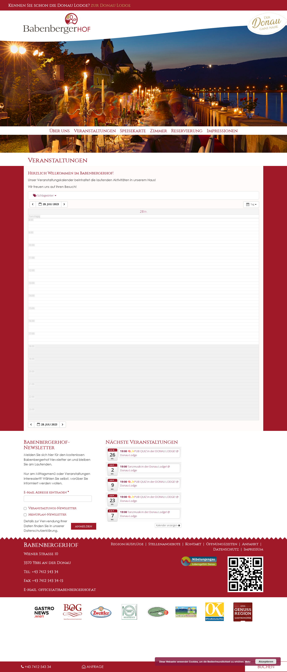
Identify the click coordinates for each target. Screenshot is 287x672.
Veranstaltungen (95, 131)
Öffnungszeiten (221, 544)
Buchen (266, 666)
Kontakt (193, 544)
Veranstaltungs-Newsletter (52, 508)
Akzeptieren (266, 661)
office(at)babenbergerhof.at (67, 589)
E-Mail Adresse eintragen (46, 492)
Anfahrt (250, 544)
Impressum (253, 549)
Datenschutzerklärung (40, 530)
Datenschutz (226, 549)
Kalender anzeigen (167, 525)
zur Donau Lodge (111, 5)
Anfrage (95, 666)
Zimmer (158, 131)
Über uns (59, 131)
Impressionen (222, 131)
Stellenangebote (164, 544)
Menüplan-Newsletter (47, 514)
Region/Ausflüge (127, 544)
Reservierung (187, 131)
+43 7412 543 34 (37, 666)
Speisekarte (133, 131)
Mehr (247, 661)
